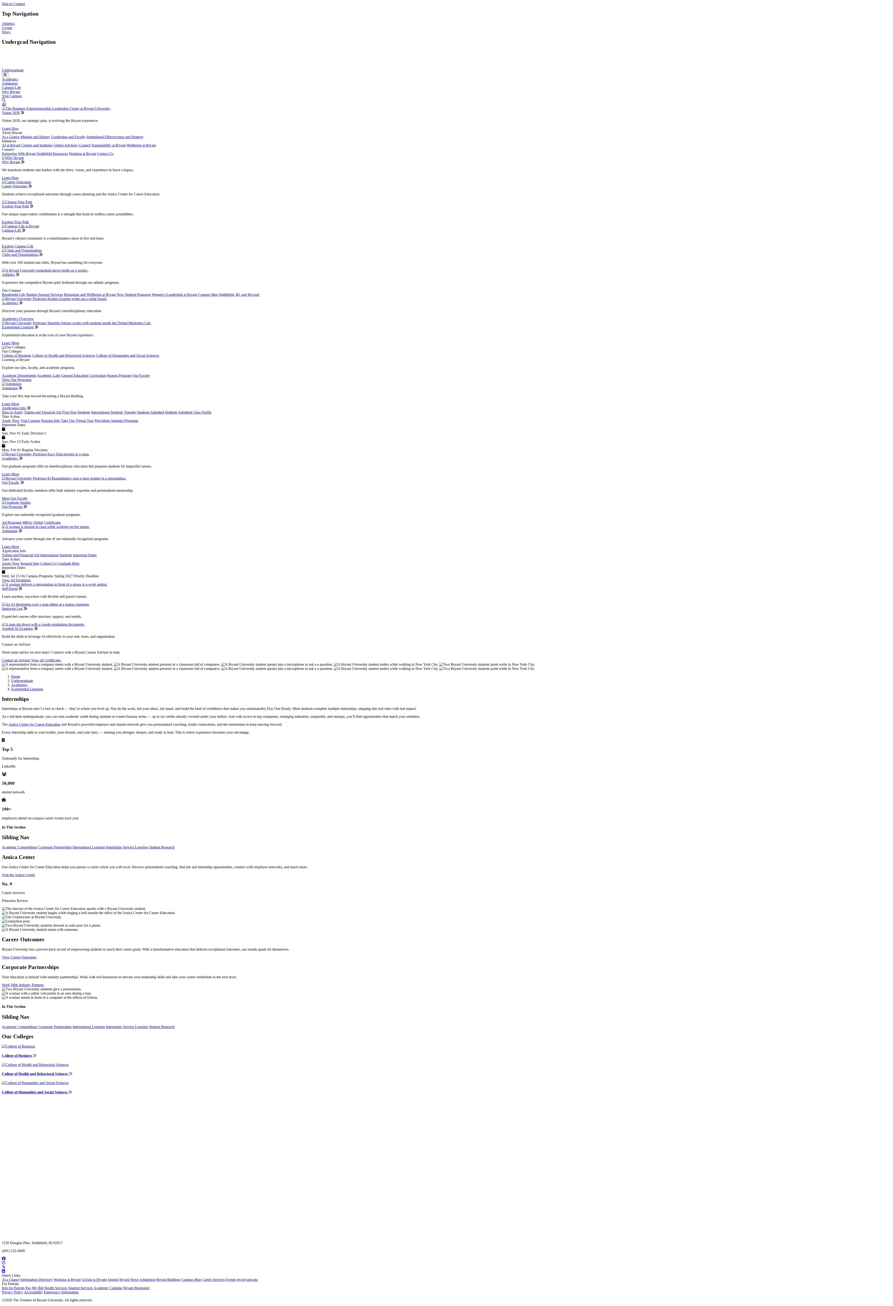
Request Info (50, 421)
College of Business (16, 355)
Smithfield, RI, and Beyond (239, 295)
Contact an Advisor (16, 660)
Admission (10, 83)
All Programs (11, 522)
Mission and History (35, 137)
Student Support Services (44, 295)
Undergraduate (13, 70)
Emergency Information (61, 1292)
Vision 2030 (11, 113)
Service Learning (135, 847)
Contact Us (105, 154)
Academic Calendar (108, 1288)
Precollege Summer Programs (116, 421)
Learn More (10, 343)
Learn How (10, 128)
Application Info (14, 408)
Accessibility (33, 1292)
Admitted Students (163, 412)
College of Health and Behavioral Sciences (63, 355)
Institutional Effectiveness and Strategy (115, 137)
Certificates (52, 522)
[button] (4, 104)
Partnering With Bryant (19, 154)
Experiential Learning (18, 327)
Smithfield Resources (52, 154)
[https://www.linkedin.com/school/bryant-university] (446, 1271)
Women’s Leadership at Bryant (174, 295)
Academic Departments (19, 375)
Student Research (162, 847)
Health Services (55, 1288)
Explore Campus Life (17, 246)
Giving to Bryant (94, 1280)
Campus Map (208, 295)
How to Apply (12, 412)
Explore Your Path (15, 206)
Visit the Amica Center (18, 875)
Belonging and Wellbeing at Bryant (90, 295)
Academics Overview (18, 319)
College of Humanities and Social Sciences (127, 355)
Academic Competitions (19, 847)
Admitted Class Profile (194, 412)
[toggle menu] (5, 74)
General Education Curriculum (83, 375)
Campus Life (11, 88)
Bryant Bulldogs (168, 1280)
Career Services (213, 1280)
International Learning (89, 847)
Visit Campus (12, 96)
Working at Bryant (82, 154)
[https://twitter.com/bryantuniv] (446, 1267)
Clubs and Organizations (20, 255)
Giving (7, 28)
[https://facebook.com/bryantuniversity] (446, 1259)
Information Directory (36, 1280)
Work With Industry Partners (23, 985)
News (6, 32)
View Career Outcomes (19, 957)
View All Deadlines (16, 580)
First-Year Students (76, 412)
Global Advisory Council (71, 145)
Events (231, 1280)
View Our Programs (16, 380)
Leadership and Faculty (68, 137)
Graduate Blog (68, 563)
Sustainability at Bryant (108, 145)
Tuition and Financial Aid (42, 412)
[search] (446, 100)
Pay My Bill (34, 1288)
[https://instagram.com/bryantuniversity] (446, 1263)
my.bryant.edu (247, 1280)
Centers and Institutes (37, 145)
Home (15, 676)
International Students (107, 412)
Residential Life (13, 295)
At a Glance (11, 137)
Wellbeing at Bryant (141, 145)
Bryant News (129, 1280)
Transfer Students (137, 412)
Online (38, 522)
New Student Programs (134, 295)
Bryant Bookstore (136, 1288)
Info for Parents (13, 1288)
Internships (114, 847)
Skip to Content (13, 4)
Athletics (8, 24)
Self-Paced (10, 589)
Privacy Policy (12, 1292)
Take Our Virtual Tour (77, 421)
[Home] (36, 66)
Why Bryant (11, 92)
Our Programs (12, 507)
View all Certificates (46, 660)
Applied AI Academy (17, 629)
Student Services (80, 1288)
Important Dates (85, 555)
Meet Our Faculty (15, 498)
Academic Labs (48, 375)
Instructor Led (12, 609)
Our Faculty (141, 375)
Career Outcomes (14, 186)
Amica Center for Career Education (34, 724)
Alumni (112, 1280)
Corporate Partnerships (55, 847)
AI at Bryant (11, 145)
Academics (10, 79)
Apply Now (11, 421)
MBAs (27, 522)
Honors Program (119, 375)
